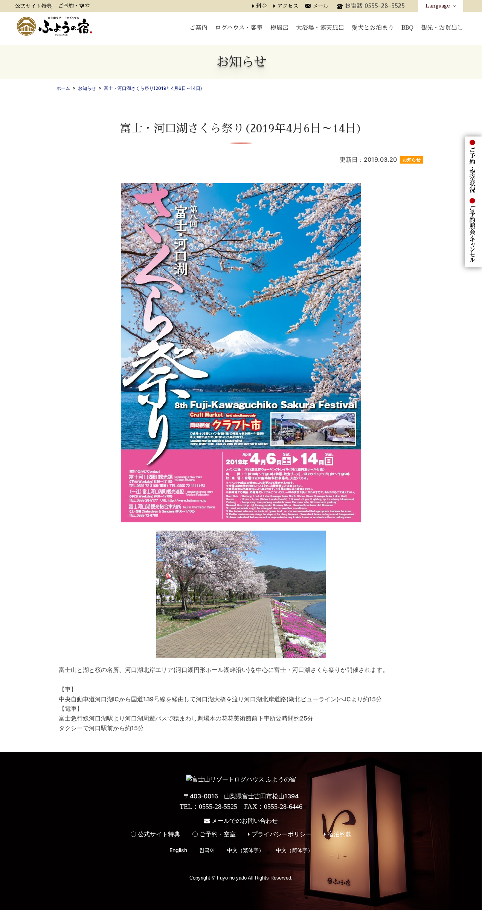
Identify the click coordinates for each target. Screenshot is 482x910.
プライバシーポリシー (281, 834)
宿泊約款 (339, 834)
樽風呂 (279, 27)
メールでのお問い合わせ (244, 820)
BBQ (407, 27)
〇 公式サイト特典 (155, 834)
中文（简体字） (294, 850)
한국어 (207, 850)
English (178, 850)
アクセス (287, 6)
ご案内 (198, 27)
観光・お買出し (442, 27)
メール (320, 6)
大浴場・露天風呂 (320, 27)
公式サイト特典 (33, 6)
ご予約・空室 (74, 6)
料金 (261, 6)
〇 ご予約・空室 (214, 834)
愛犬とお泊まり (373, 27)
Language (439, 5)
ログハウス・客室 (239, 27)
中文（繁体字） (245, 850)
